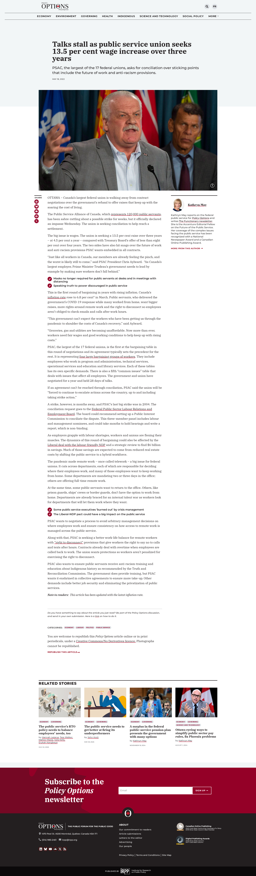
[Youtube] (50, 849)
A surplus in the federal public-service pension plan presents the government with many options (150, 731)
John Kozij (93, 737)
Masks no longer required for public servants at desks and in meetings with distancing (104, 280)
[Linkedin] (36, 201)
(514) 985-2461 (49, 840)
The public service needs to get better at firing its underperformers (104, 729)
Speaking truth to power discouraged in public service (90, 285)
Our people (125, 846)
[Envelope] (36, 211)
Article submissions (130, 833)
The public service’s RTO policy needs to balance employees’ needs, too (57, 729)
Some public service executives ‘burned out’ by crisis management (98, 509)
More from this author (185, 248)
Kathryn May (140, 741)
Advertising (125, 842)
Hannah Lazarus (50, 737)
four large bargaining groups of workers (107, 356)
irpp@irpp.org (69, 840)
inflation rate (57, 297)
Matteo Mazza (46, 740)
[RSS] (65, 849)
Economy (44, 16)
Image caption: (214, 185)
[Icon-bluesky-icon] (36, 206)
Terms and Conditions (148, 855)
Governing (89, 16)
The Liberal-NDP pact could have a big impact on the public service (99, 514)
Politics (90, 628)
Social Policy (193, 16)
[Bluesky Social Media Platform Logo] (46, 849)
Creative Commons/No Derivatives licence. (106, 641)
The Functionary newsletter (195, 221)
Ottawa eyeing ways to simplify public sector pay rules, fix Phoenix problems (195, 733)
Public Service (103, 628)
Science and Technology (159, 16)
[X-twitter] (36, 221)
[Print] (36, 216)
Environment (66, 16)
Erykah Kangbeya (48, 742)
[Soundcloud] (55, 849)
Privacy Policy (126, 855)
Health (107, 16)
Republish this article (62, 652)
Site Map (166, 855)
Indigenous (126, 16)
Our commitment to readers (135, 829)
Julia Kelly (59, 740)
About (123, 824)
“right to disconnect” (68, 542)
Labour (79, 628)
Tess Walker (66, 737)
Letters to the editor (130, 838)
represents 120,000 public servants (136, 214)
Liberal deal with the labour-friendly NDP (76, 445)
